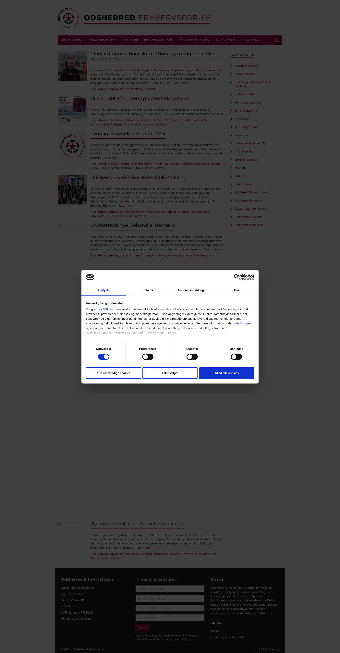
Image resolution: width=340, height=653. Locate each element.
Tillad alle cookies (226, 373)
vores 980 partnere (107, 309)
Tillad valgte (170, 373)
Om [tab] (236, 290)
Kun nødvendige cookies (113, 373)
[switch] (147, 357)
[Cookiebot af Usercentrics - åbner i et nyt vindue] (237, 277)
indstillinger (242, 323)
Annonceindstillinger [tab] (192, 290)
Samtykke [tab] (103, 290)
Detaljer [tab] (147, 290)
